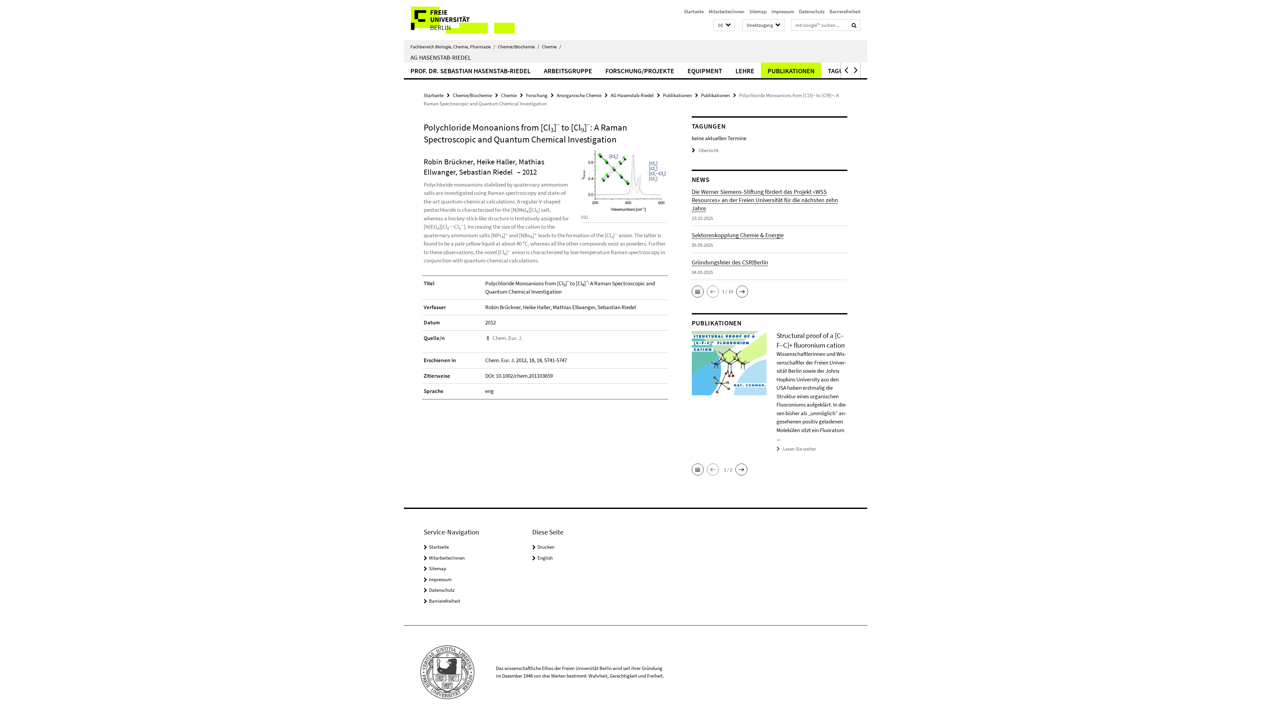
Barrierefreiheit (845, 11)
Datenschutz (811, 11)
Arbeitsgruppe (568, 71)
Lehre (744, 71)
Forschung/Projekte (639, 71)
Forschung (536, 95)
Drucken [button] (546, 547)
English (545, 558)
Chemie (551, 46)
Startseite (694, 11)
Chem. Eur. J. (507, 338)
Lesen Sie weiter (799, 449)
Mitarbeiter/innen (726, 11)
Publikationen (791, 71)
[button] (724, 25)
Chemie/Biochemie (518, 46)
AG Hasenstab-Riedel (440, 57)
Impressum (783, 11)
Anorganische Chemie (579, 95)
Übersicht (709, 150)
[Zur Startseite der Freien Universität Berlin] (459, 20)
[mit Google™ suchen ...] (854, 25)
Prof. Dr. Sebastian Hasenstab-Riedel (470, 71)
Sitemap (758, 11)
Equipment (704, 71)
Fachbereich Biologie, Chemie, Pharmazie (452, 46)
